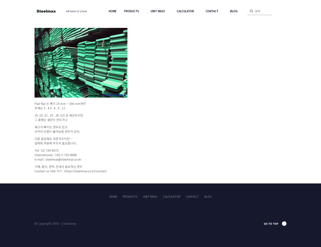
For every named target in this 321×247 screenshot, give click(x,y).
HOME (113, 196)
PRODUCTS (130, 196)
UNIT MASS (150, 196)
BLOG (208, 196)
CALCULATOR (171, 196)
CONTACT (192, 196)
